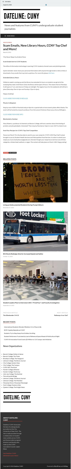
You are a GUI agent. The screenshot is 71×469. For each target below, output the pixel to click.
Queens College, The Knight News (14, 387)
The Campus (12, 152)
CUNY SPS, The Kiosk (10, 367)
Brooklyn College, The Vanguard (13, 358)
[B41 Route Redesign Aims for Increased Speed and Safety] (35, 232)
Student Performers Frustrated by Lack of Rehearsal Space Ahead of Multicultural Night (31, 336)
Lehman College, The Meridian (12, 380)
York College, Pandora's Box (12, 385)
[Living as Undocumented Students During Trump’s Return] (35, 183)
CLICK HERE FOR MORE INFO (13, 114)
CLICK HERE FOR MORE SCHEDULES (15, 98)
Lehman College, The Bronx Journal (14, 361)
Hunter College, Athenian (11, 369)
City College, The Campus (11, 365)
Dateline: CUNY (18, 466)
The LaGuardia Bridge (10, 376)
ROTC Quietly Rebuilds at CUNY (14, 330)
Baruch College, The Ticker (11, 356)
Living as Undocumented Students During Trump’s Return (23, 205)
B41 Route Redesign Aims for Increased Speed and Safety (23, 254)
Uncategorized (7, 42)
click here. (51, 73)
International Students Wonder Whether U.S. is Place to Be (22, 327)
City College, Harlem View (11, 363)
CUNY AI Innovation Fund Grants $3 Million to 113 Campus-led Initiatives (27, 339)
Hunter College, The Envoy (11, 372)
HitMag (65, 466)
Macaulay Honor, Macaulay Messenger (15, 383)
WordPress (57, 466)
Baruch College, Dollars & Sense (13, 354)
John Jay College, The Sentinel (12, 374)
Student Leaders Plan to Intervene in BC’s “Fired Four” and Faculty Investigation (31, 303)
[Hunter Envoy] (46, 4)
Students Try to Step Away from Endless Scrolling (19, 333)
